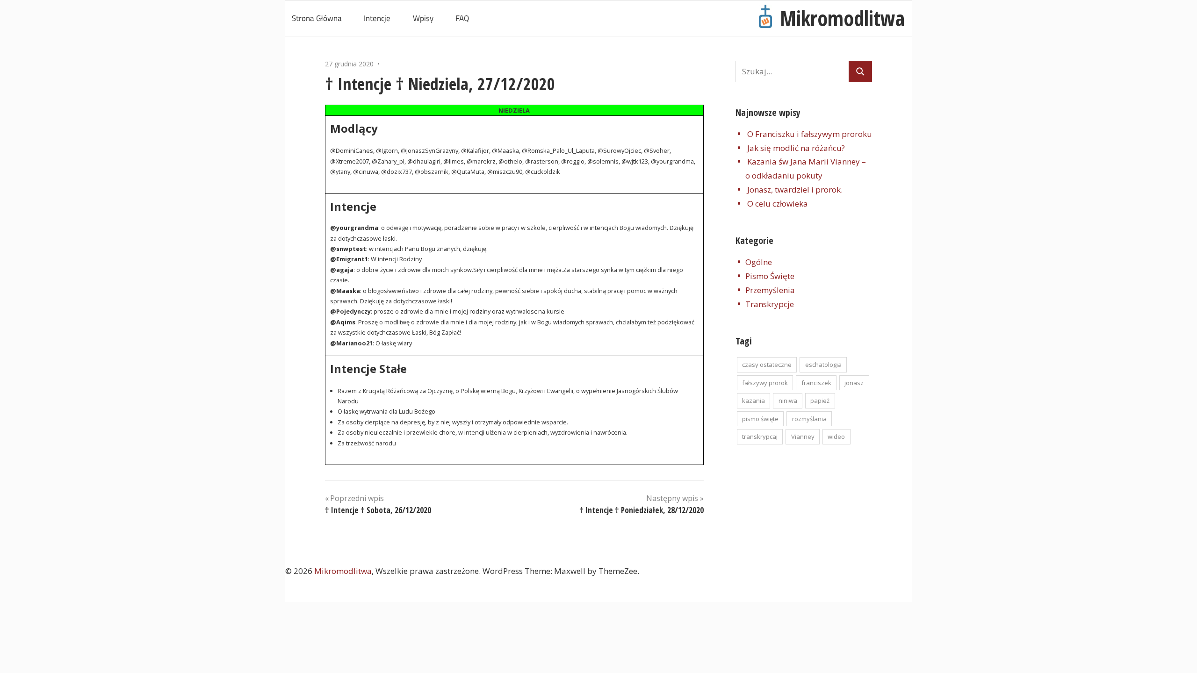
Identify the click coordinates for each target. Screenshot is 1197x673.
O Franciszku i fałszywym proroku (809, 134)
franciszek (816, 383)
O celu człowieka (777, 203)
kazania (753, 400)
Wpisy (423, 18)
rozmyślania (809, 419)
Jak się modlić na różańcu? (796, 148)
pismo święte (760, 419)
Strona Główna (317, 18)
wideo (836, 436)
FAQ (462, 18)
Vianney (803, 436)
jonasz (854, 383)
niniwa (788, 400)
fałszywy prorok (765, 383)
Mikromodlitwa (842, 18)
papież (819, 400)
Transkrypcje (769, 304)
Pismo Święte (769, 276)
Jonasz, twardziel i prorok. (795, 189)
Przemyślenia (770, 290)
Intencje (377, 18)
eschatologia (823, 364)
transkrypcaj (760, 436)
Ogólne (758, 262)
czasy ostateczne (767, 364)
